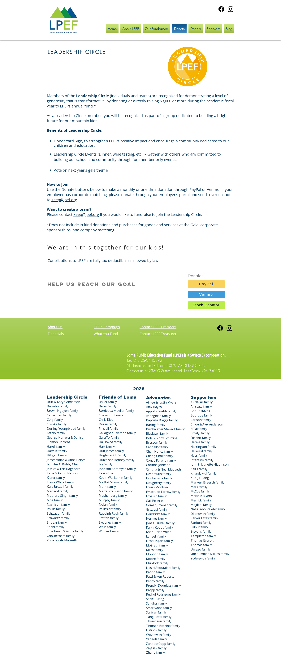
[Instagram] (230, 9)
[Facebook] (221, 9)
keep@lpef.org (64, 199)
